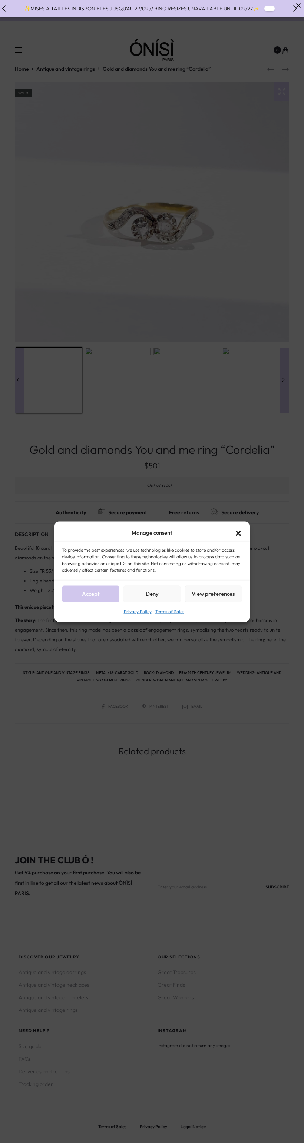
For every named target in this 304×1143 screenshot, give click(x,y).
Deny (152, 593)
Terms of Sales (169, 611)
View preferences (213, 593)
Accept (91, 593)
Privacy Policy (138, 611)
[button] (238, 532)
